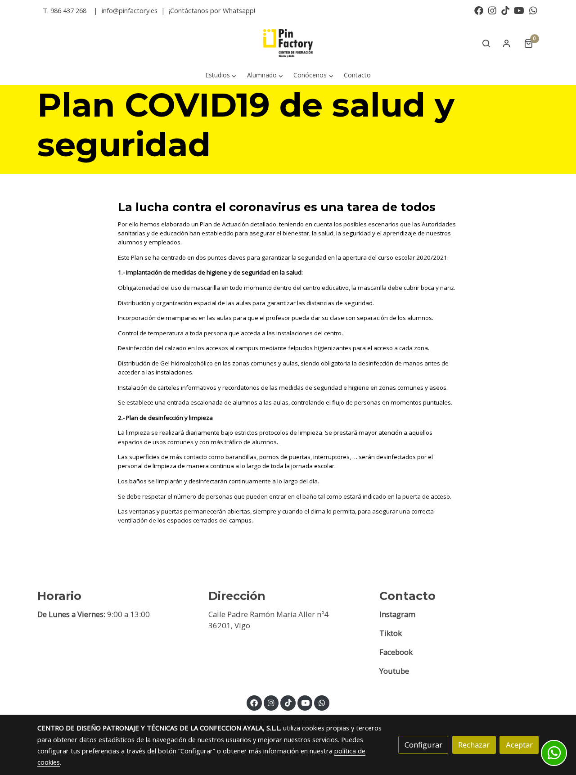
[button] (221, 75)
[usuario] (506, 43)
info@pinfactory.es (130, 10)
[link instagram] (492, 9)
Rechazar (474, 744)
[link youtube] (519, 9)
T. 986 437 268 (64, 10)
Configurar (423, 744)
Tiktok (390, 633)
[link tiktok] (505, 9)
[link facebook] (478, 9)
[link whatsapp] (533, 9)
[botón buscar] (486, 43)
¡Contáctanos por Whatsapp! (212, 10)
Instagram (397, 614)
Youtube (394, 671)
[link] (288, 43)
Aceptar (519, 744)
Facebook (396, 652)
